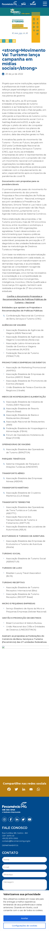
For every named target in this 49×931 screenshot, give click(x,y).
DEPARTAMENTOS (10, 845)
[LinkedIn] (19, 768)
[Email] (26, 768)
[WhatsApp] (34, 768)
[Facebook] (4, 768)
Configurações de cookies (24, 925)
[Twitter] (12, 768)
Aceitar (24, 918)
